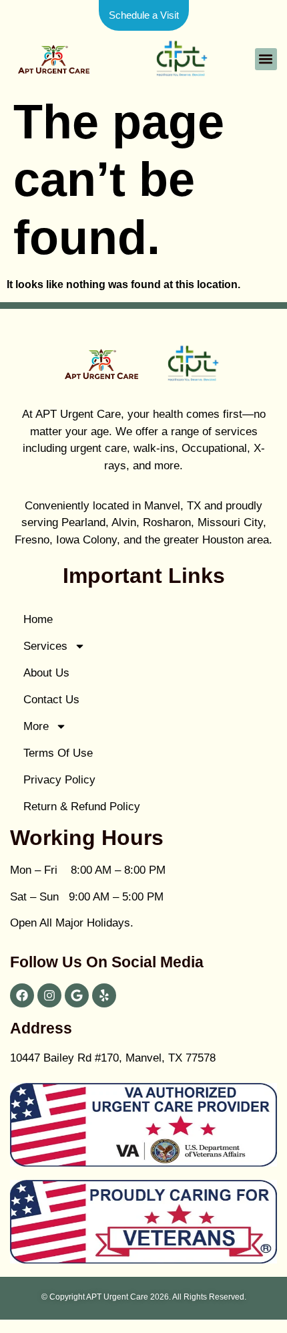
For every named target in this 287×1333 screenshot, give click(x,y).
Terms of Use (58, 753)
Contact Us (51, 699)
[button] (266, 59)
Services (45, 646)
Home (38, 619)
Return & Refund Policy (81, 806)
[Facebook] (22, 995)
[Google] (77, 995)
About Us (46, 672)
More (36, 726)
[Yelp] (104, 995)
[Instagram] (49, 995)
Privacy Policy (59, 779)
